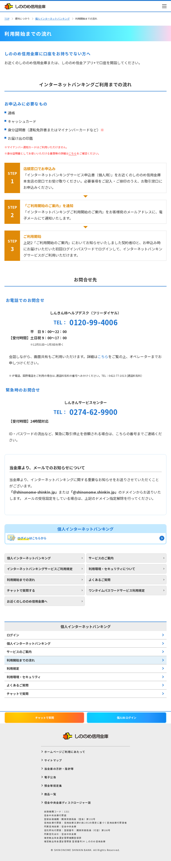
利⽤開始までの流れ (21, 660)
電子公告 (50, 777)
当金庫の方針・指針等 (59, 768)
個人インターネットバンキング (52, 18)
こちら (103, 356)
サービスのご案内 (19, 651)
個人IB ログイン (126, 717)
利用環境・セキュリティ (24, 677)
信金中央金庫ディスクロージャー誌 (67, 802)
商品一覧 (50, 794)
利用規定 (13, 668)
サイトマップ (53, 760)
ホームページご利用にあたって (64, 752)
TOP (6, 18)
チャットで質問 (17, 693)
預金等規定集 (53, 785)
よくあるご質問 (17, 685)
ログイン (13, 635)
